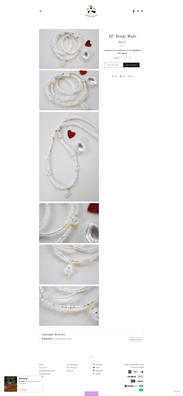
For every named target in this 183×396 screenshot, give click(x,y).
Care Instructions (72, 365)
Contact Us (42, 368)
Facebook (98, 365)
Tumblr (98, 374)
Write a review (135, 339)
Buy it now (131, 65)
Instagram (99, 371)
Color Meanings (44, 374)
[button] (42, 376)
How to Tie (69, 371)
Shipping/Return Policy (47, 371)
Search (41, 365)
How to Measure (71, 368)
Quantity (116, 58)
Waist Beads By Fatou (136, 365)
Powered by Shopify (137, 367)
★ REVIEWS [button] (91, 394)
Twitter (97, 368)
